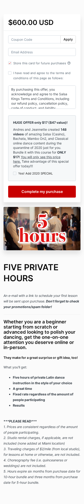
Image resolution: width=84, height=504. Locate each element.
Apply (68, 39)
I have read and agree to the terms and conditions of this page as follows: (41, 75)
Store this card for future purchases (42, 63)
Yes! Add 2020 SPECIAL (35, 173)
